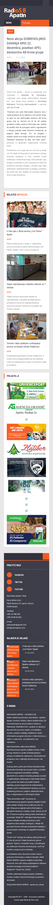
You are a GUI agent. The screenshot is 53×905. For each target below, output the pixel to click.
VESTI (10, 31)
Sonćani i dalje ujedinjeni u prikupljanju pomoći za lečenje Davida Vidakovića (34, 682)
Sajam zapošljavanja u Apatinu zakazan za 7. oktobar (31, 664)
